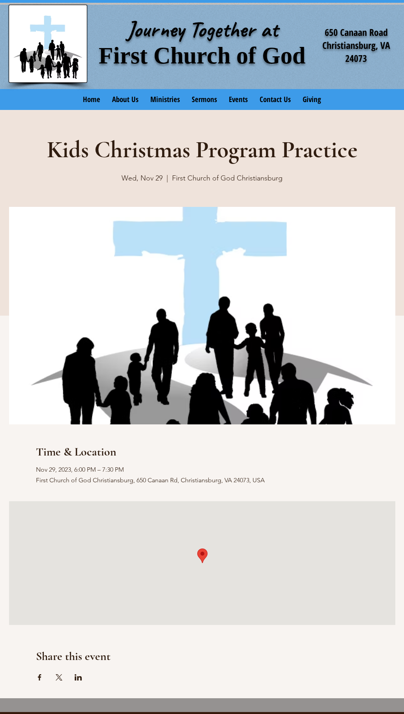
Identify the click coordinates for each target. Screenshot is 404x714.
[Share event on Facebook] (39, 677)
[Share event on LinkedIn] (78, 677)
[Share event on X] (59, 677)
